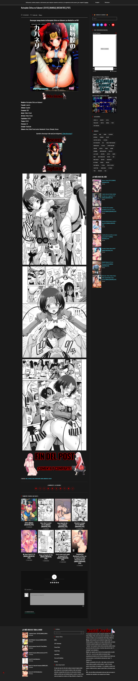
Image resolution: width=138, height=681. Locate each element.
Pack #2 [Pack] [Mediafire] (34, 659)
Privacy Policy (57, 647)
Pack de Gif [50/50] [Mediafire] (35, 672)
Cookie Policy (57, 651)
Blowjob (30, 478)
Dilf (103, 142)
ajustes (86, 2)
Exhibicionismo (110, 145)
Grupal (101, 148)
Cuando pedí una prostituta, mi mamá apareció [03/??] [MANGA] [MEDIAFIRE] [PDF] (109, 236)
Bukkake (102, 137)
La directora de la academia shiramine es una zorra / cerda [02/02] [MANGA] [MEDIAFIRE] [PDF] (109, 209)
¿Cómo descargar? (67, 133)
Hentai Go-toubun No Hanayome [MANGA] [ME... (38, 665)
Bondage (95, 137)
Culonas (105, 140)
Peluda (103, 165)
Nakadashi (46, 478)
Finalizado (35, 15)
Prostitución (110, 165)
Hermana (95, 151)
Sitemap (56, 661)
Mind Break (96, 159)
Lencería (103, 154)
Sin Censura (96, 125)
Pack (112, 123)
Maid (95, 156)
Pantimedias (96, 165)
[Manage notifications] (3, 672)
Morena (102, 159)
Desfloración (97, 142)
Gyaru (106, 148)
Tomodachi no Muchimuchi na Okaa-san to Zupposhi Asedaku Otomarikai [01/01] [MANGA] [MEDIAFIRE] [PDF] (79, 558)
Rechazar (107, 2)
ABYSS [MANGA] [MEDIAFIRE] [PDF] (29, 524)
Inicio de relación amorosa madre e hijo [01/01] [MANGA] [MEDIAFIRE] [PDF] (109, 223)
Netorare (96, 162)
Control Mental (97, 140)
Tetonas (110, 168)
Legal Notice (56, 654)
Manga (40, 15)
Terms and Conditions (58, 658)
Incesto (110, 151)
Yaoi (105, 171)
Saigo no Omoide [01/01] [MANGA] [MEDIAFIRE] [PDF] (45, 556)
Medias (108, 156)
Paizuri (50, 478)
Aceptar (97, 2)
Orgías (101, 162)
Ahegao (95, 134)
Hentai (102, 123)
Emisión (101, 120)
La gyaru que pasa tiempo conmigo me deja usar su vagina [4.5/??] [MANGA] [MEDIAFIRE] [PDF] (109, 196)
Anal (27, 478)
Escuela (103, 145)
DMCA (55, 640)
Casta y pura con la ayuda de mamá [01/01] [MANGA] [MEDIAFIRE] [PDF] (63, 557)
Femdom (95, 148)
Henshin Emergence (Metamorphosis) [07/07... (38, 653)
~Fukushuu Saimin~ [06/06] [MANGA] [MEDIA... (38, 633)
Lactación (96, 154)
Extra (107, 120)
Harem (42, 478)
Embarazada (96, 145)
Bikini (105, 134)
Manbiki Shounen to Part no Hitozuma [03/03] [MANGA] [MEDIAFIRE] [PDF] (107, 264)
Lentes (108, 154)
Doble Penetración (36, 478)
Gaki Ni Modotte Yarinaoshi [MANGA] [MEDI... (38, 640)
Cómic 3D (96, 120)
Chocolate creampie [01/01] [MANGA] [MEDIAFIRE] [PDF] (79, 525)
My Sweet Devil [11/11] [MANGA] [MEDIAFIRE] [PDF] (29, 556)
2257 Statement (57, 643)
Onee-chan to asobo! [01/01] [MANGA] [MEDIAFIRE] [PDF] (45, 525)
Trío (95, 171)
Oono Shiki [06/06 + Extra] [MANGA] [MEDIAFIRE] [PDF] (62, 525)
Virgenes (100, 171)
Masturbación (101, 156)
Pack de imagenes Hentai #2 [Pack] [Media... (38, 646)
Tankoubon (103, 168)
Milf (114, 156)
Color (107, 137)
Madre (114, 154)
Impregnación (103, 151)
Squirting (96, 168)
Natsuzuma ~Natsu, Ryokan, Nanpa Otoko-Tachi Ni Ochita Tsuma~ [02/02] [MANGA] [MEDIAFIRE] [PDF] (109, 277)
